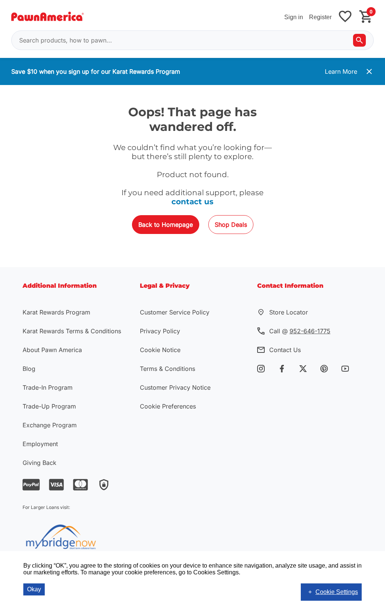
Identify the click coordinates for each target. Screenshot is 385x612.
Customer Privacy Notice (175, 387)
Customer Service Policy (174, 312)
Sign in (293, 17)
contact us (192, 201)
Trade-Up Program (49, 406)
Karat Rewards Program (56, 312)
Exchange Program (50, 425)
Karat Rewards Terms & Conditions (72, 331)
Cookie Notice (160, 350)
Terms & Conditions (167, 368)
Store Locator (288, 312)
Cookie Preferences (168, 406)
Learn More (341, 71)
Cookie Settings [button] (336, 592)
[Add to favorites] (345, 17)
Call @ (299, 331)
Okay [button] (34, 589)
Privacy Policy (160, 331)
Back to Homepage (165, 224)
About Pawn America (52, 350)
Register (320, 17)
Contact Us (285, 350)
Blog (29, 368)
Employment (40, 444)
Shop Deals (231, 224)
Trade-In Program (48, 387)
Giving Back (39, 462)
